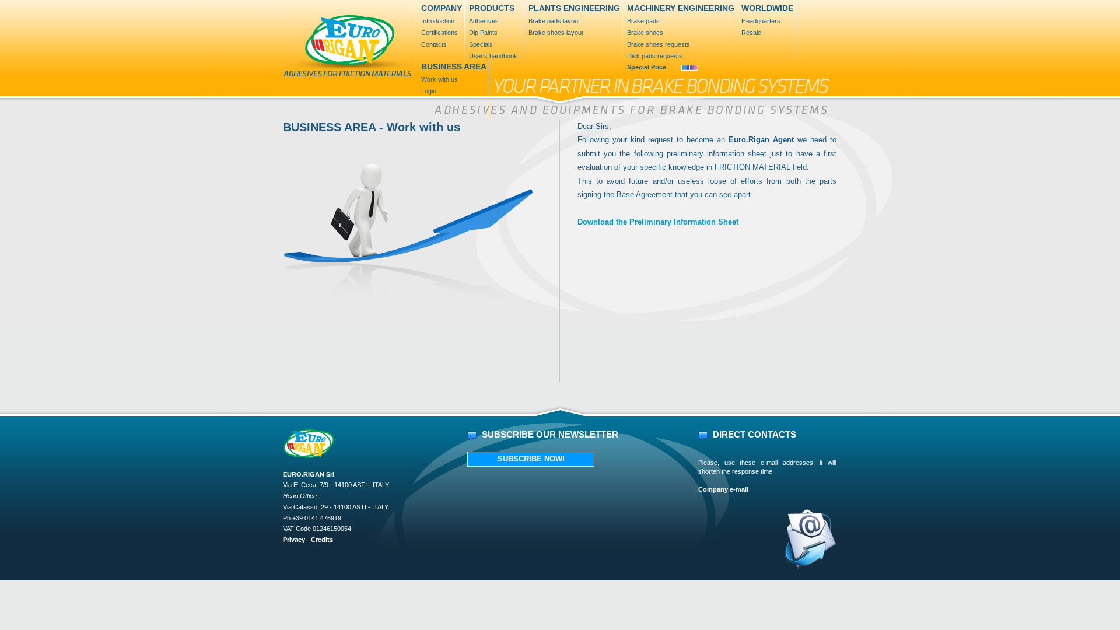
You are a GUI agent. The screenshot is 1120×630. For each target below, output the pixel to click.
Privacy (295, 539)
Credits (322, 539)
